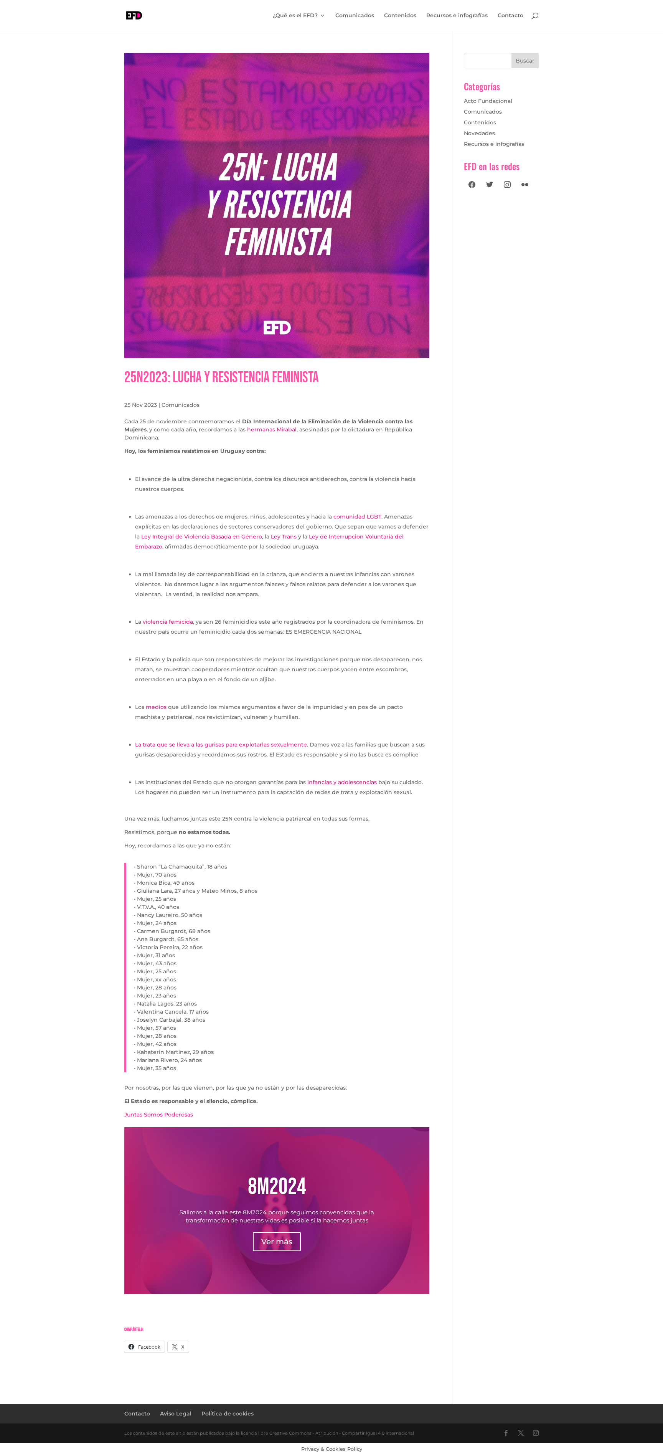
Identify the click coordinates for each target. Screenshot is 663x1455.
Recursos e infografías (457, 16)
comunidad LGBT (357, 516)
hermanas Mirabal (272, 429)
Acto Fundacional (488, 100)
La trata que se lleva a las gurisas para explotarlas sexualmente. (221, 744)
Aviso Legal (175, 1413)
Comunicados (354, 16)
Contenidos (400, 16)
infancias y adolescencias (342, 782)
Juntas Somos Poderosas (158, 1114)
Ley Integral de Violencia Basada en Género (201, 536)
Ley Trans (284, 536)
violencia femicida (168, 621)
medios (156, 707)
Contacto (510, 16)
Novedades (479, 133)
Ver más (276, 1241)
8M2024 (277, 1187)
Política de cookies (227, 1413)
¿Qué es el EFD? (295, 16)
